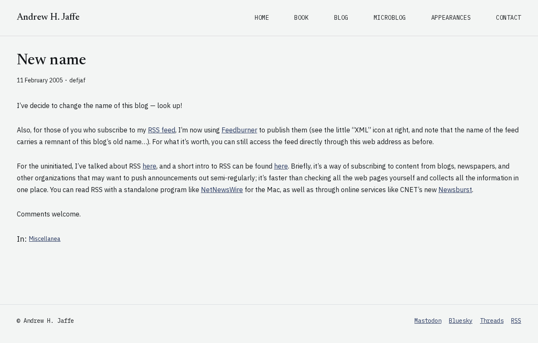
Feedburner (239, 130)
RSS (516, 321)
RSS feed (161, 130)
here (149, 166)
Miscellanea (45, 239)
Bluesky (460, 321)
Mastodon (427, 321)
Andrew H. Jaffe (48, 17)
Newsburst (455, 189)
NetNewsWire (222, 189)
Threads (492, 321)
